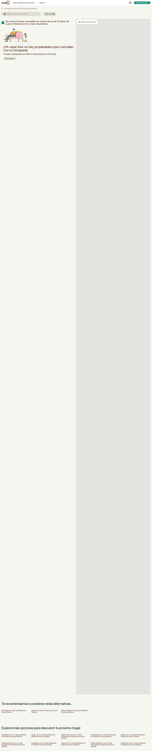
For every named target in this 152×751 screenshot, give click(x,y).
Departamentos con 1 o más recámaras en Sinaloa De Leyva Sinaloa (72, 736)
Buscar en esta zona (88, 22)
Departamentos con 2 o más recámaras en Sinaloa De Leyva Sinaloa (13, 744)
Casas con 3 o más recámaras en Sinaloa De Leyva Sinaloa (73, 744)
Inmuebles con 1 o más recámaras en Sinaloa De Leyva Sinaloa (14, 735)
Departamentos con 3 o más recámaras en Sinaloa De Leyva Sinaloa (102, 744)
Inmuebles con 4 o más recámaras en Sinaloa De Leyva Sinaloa (133, 744)
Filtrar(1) (48, 14)
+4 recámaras (8, 58)
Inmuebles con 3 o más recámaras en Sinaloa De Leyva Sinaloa (43, 744)
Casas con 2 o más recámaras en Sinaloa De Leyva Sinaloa (133, 735)
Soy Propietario (142, 3)
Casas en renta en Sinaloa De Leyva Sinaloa (44, 711)
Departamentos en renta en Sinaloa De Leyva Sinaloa (74, 711)
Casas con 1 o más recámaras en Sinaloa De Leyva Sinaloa (43, 735)
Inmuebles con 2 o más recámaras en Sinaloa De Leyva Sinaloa (103, 735)
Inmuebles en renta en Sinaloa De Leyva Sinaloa (14, 711)
